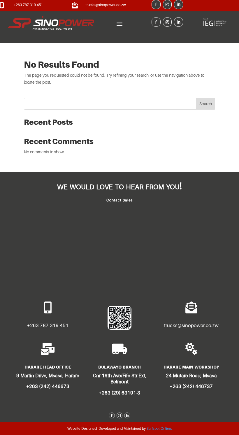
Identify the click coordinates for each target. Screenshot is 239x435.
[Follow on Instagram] (167, 4)
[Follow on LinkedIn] (178, 4)
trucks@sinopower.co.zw (105, 5)
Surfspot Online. (159, 428)
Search (205, 103)
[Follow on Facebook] (156, 4)
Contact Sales (119, 200)
